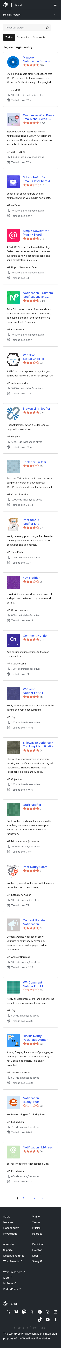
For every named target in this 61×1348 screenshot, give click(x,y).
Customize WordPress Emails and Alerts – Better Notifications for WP (38, 117)
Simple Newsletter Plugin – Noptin (36, 232)
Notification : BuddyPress (32, 1099)
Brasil (14, 1303)
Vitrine (36, 1216)
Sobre (6, 1216)
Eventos (37, 1250)
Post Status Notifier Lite (31, 521)
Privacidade (10, 1233)
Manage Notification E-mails (36, 59)
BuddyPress (12, 1289)
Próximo (42, 1198)
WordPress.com (14, 1272)
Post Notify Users (35, 867)
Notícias (8, 1222)
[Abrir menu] (56, 5)
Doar (36, 1255)
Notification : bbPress (38, 1147)
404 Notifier (31, 577)
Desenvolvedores (13, 1255)
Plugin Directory (11, 14)
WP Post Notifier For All (33, 691)
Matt (7, 1277)
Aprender (8, 1244)
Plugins (36, 1227)
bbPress (9, 1283)
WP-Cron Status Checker (33, 356)
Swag (37, 1261)
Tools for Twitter (34, 462)
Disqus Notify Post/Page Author (35, 1037)
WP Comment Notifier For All (33, 984)
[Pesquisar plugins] (47, 27)
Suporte (8, 1250)
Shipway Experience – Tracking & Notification (38, 744)
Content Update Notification (34, 922)
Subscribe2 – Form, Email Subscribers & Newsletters (36, 179)
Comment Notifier (35, 635)
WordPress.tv (13, 1261)
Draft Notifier (32, 804)
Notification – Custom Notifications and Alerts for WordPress (38, 295)
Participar (38, 1244)
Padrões (37, 1233)
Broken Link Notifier (36, 408)
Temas (36, 1222)
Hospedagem (11, 1227)
